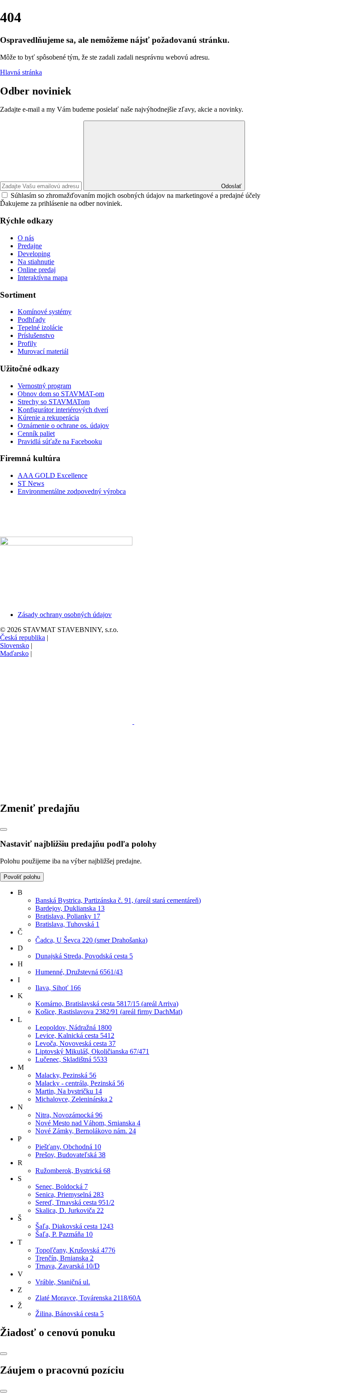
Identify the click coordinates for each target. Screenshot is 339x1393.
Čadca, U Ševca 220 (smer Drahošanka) (91, 940)
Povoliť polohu (22, 877)
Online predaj (37, 269)
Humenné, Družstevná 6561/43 (79, 972)
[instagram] (200, 721)
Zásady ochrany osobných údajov (65, 614)
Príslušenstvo (36, 335)
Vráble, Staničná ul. (62, 1282)
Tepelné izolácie (40, 327)
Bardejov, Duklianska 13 (70, 908)
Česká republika (22, 637)
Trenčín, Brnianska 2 (64, 1258)
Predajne (30, 246)
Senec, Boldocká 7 (61, 1186)
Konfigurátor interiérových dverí (63, 409)
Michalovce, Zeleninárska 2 (74, 1099)
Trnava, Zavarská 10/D (67, 1266)
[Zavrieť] (3, 829)
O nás (26, 238)
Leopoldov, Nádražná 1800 (73, 1027)
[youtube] (66, 789)
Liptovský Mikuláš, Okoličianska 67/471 (92, 1051)
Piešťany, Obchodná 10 (68, 1147)
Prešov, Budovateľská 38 (70, 1154)
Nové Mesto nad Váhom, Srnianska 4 (87, 1123)
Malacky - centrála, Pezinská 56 (79, 1083)
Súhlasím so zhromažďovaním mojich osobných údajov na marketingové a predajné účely (135, 195)
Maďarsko (14, 653)
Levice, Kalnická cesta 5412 (74, 1035)
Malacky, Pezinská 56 (65, 1075)
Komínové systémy (45, 311)
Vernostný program (44, 386)
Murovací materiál (43, 351)
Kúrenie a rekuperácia (48, 417)
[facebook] (67, 721)
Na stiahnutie (36, 261)
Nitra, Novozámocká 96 (68, 1115)
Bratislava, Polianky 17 (67, 916)
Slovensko (14, 645)
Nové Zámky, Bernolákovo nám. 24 (85, 1131)
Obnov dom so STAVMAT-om (61, 393)
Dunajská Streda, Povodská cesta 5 (84, 956)
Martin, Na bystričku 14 (68, 1091)
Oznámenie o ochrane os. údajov (63, 425)
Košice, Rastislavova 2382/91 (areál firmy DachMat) (108, 1011)
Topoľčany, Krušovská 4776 (75, 1250)
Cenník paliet (36, 433)
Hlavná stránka (21, 72)
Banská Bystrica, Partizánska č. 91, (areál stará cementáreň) (118, 900)
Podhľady (31, 319)
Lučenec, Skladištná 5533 (71, 1059)
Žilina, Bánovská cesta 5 (69, 1313)
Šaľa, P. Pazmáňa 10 (64, 1234)
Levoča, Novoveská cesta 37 (75, 1043)
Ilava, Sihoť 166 (58, 988)
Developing (34, 253)
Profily (27, 343)
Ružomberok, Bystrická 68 (72, 1170)
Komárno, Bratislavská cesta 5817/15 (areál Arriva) (106, 1003)
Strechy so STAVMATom (54, 401)
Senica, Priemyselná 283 (69, 1194)
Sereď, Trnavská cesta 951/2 (74, 1202)
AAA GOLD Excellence (52, 475)
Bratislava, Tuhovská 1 (67, 924)
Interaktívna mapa (43, 277)
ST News (31, 483)
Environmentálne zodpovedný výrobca (72, 491)
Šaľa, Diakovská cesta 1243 (74, 1226)
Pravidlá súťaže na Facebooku (60, 441)
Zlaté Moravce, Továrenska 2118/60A (88, 1298)
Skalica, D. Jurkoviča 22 (69, 1210)
